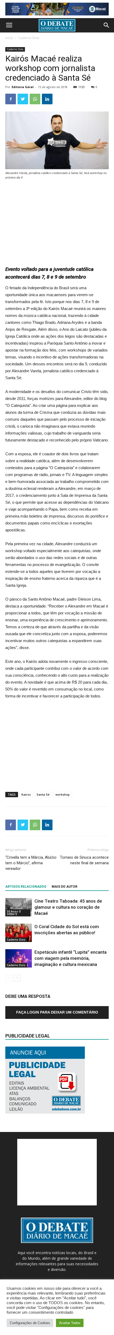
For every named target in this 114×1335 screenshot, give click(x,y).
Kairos (26, 794)
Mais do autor (64, 886)
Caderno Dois (28, 38)
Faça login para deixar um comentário (57, 1012)
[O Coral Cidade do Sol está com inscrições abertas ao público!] (18, 933)
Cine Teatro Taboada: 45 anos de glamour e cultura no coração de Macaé (68, 907)
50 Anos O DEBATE (14, 913)
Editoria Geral (23, 87)
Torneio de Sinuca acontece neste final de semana (84, 860)
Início (9, 38)
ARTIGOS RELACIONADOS (25, 886)
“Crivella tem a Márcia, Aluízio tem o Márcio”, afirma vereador (30, 863)
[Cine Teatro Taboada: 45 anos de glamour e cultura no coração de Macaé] (18, 907)
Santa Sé (43, 794)
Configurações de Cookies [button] (30, 1323)
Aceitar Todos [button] (69, 1323)
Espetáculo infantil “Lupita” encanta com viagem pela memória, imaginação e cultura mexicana (70, 958)
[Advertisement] (57, 220)
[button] (106, 25)
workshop (62, 794)
